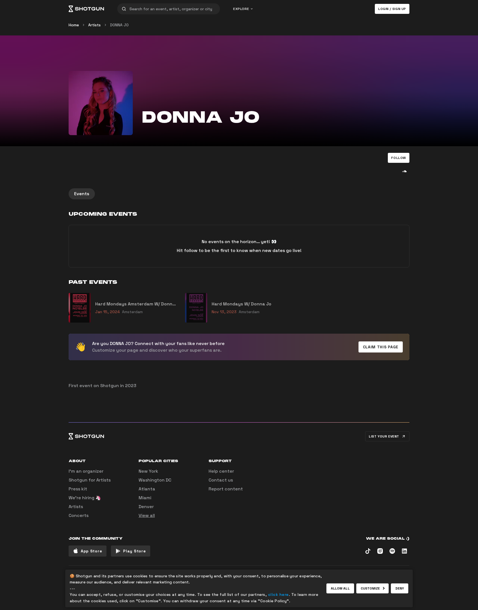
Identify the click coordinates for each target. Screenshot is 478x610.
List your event (384, 436)
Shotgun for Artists (90, 480)
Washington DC (155, 480)
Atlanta (147, 489)
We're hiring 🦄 (85, 498)
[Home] (86, 9)
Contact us (221, 480)
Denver (146, 506)
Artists (94, 24)
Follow (398, 158)
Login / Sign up (392, 9)
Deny (399, 588)
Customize (370, 588)
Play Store (134, 551)
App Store (91, 551)
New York (148, 471)
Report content (226, 489)
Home (74, 24)
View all (147, 515)
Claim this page (381, 346)
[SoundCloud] (404, 171)
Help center (221, 471)
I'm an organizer (86, 471)
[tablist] (239, 193)
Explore (241, 9)
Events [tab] (81, 194)
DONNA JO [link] (119, 24)
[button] (398, 158)
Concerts (79, 515)
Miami (145, 498)
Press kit (78, 489)
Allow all (340, 588)
